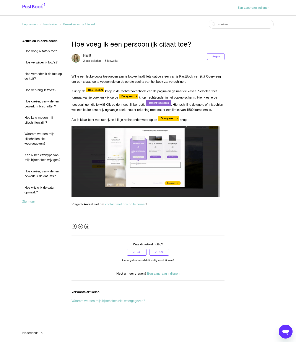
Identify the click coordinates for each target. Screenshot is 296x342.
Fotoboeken (50, 24)
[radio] (136, 252)
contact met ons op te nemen (125, 204)
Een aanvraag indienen (253, 7)
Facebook (74, 226)
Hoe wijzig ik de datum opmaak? (40, 190)
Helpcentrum (30, 24)
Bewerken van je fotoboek (79, 24)
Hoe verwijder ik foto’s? (40, 62)
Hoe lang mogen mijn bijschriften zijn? (39, 120)
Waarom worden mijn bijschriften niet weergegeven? (39, 138)
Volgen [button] (216, 56)
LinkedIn (86, 226)
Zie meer (28, 201)
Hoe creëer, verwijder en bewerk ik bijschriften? (41, 103)
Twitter (80, 226)
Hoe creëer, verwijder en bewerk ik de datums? (41, 173)
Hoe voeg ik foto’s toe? (40, 51)
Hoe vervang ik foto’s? (40, 90)
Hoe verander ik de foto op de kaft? (43, 76)
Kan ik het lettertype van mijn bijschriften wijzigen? (42, 157)
